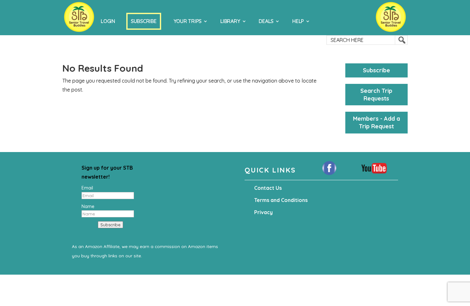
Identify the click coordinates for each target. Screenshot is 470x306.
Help (298, 21)
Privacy (263, 212)
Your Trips (188, 21)
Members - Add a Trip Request (376, 122)
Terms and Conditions (281, 200)
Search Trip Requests (376, 94)
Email (87, 188)
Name (88, 206)
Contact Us (268, 188)
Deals (266, 21)
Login (108, 21)
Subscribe (144, 21)
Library (230, 21)
